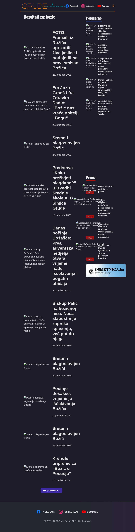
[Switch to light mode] (113, 6)
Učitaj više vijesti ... (51, 490)
